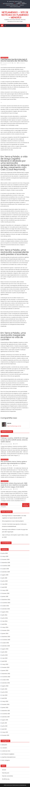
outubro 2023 (5, 642)
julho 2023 (4, 652)
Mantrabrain (23, 785)
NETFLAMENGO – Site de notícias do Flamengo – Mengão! (15, 15)
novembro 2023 (6, 639)
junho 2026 (5, 553)
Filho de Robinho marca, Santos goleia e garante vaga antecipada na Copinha (14, 462)
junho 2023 (5, 655)
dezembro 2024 (6, 599)
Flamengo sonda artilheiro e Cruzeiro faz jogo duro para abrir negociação (15, 531)
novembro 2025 (6, 565)
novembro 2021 (6, 713)
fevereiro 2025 (5, 593)
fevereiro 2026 (5, 559)
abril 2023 (4, 661)
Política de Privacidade (15, 6)
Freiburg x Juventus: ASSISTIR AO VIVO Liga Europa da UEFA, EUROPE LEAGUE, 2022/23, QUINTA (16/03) (14, 440)
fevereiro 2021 (5, 735)
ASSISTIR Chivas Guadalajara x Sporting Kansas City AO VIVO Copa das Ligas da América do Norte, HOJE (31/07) (5, 504)
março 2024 (5, 627)
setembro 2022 (6, 683)
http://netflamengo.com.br (14, 426)
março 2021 (5, 732)
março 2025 (5, 590)
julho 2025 (4, 578)
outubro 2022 (5, 679)
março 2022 (5, 701)
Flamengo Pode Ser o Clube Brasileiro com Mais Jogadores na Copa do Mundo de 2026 (14, 517)
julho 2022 (4, 689)
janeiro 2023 (5, 670)
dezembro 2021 (6, 710)
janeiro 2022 (5, 707)
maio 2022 (4, 695)
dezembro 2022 (6, 673)
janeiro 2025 (5, 596)
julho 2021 (4, 723)
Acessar (4, 770)
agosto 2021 (5, 720)
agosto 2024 (5, 612)
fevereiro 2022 (5, 704)
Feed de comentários (7, 776)
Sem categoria (6, 760)
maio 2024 (4, 621)
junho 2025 (5, 581)
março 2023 (5, 664)
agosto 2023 (5, 649)
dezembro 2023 (6, 636)
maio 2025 (4, 584)
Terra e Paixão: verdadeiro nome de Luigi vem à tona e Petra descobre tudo (26, 504)
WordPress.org (5, 779)
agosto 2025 (5, 575)
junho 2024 (5, 618)
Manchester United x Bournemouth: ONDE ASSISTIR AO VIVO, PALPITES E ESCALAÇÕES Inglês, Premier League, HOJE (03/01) (14, 485)
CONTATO (22, 5)
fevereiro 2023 (5, 667)
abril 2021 (4, 729)
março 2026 (5, 556)
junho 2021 (4, 726)
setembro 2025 (6, 572)
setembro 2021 (5, 716)
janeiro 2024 (5, 633)
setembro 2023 (6, 646)
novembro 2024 (6, 602)
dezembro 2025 (6, 562)
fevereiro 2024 (5, 630)
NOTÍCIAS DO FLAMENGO (8, 3)
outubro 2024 (5, 605)
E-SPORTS (18, 3)
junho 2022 (5, 692)
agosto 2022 (5, 686)
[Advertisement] (15, 41)
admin (14, 63)
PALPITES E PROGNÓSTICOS (12, 5)
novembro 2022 (6, 676)
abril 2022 (4, 698)
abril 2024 (4, 624)
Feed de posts (5, 773)
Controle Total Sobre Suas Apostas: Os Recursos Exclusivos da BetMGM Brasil (14, 525)
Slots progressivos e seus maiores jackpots (13, 521)
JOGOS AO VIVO (21, 2)
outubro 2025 (5, 568)
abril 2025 (4, 587)
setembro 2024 (6, 609)
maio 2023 (4, 658)
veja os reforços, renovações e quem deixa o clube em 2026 (15, 536)
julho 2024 (4, 615)
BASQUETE (24, 3)
